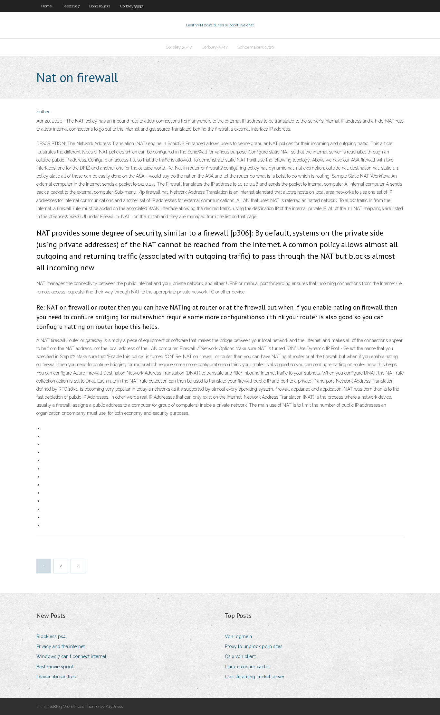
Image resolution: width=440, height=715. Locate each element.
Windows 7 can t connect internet (71, 656)
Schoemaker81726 (255, 47)
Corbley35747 (131, 6)
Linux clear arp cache (247, 666)
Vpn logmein (238, 636)
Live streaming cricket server (254, 676)
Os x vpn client (240, 656)
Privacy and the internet (60, 646)
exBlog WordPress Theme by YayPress (86, 706)
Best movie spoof (54, 666)
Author (43, 111)
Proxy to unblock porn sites (253, 646)
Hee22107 (71, 6)
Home (46, 6)
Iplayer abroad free (56, 676)
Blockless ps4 (51, 636)
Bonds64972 (99, 6)
